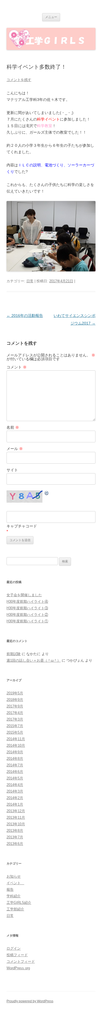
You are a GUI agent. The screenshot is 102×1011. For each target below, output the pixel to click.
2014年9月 (15, 752)
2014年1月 (15, 804)
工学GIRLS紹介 (19, 903)
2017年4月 (15, 713)
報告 (10, 889)
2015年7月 (15, 726)
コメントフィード (21, 961)
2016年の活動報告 (25, 315)
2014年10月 (16, 745)
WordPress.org (18, 968)
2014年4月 (15, 785)
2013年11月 (16, 817)
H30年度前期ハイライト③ (27, 608)
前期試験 (14, 654)
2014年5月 (15, 778)
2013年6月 (15, 844)
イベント (15, 883)
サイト (12, 470)
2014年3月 (15, 791)
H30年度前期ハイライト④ (27, 601)
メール (15, 448)
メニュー (51, 17)
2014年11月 (16, 739)
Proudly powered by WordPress (30, 1001)
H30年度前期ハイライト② (27, 615)
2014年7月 (15, 765)
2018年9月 (15, 700)
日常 (29, 281)
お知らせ (14, 876)
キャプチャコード (22, 526)
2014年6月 (15, 772)
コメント (17, 367)
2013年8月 (15, 831)
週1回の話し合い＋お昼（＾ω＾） (34, 660)
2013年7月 (15, 837)
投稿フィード (17, 955)
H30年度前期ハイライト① (27, 621)
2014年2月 (15, 798)
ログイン (14, 948)
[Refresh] (47, 494)
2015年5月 (15, 732)
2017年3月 (15, 719)
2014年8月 (15, 759)
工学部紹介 (15, 909)
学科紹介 (14, 896)
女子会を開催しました (24, 595)
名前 (13, 427)
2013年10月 (16, 824)
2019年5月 (15, 693)
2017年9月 (15, 706)
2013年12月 (16, 811)
